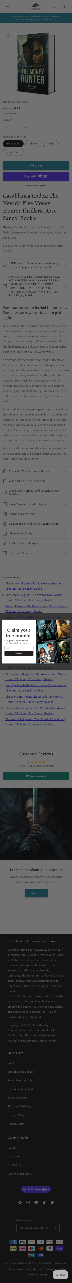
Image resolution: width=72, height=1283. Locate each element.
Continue (18, 653)
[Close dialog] (68, 621)
